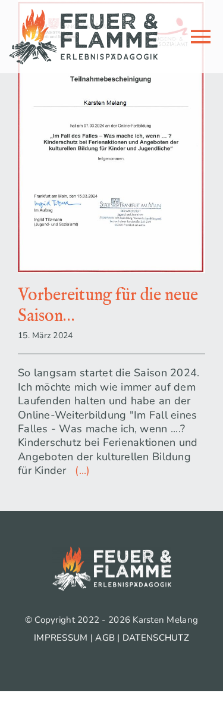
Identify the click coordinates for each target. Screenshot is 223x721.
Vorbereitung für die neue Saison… (108, 306)
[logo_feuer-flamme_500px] (83, 14)
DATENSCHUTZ (156, 638)
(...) (80, 470)
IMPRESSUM (60, 638)
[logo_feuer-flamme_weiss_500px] (111, 552)
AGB (105, 638)
